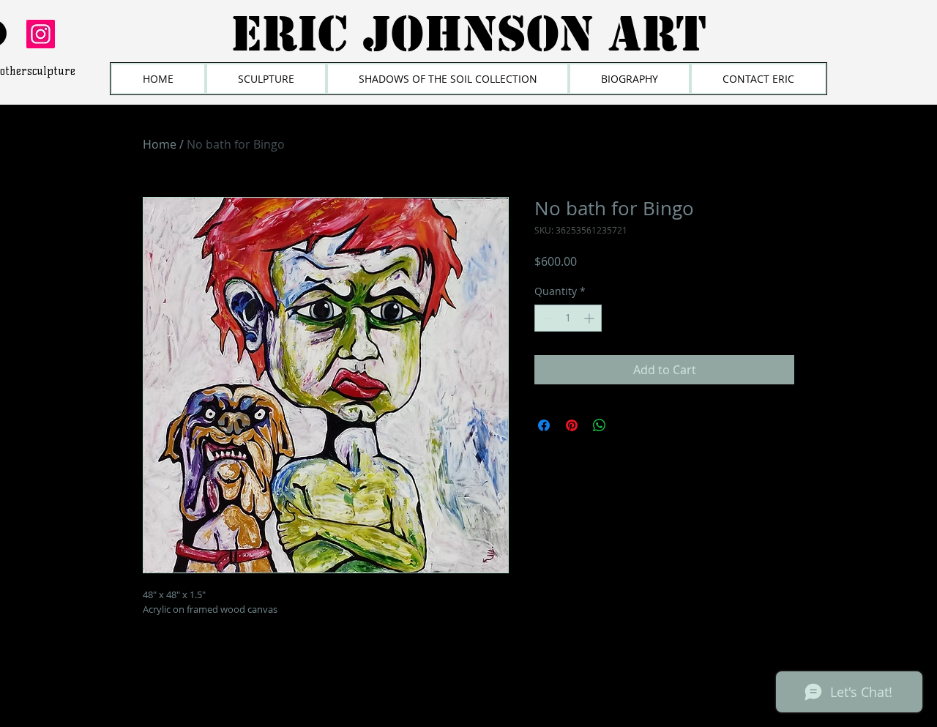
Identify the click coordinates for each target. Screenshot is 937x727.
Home (159, 144)
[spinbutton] (568, 318)
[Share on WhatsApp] (599, 425)
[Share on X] (627, 425)
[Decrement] (546, 318)
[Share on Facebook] (544, 425)
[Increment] (590, 318)
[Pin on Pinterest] (572, 425)
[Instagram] (40, 34)
